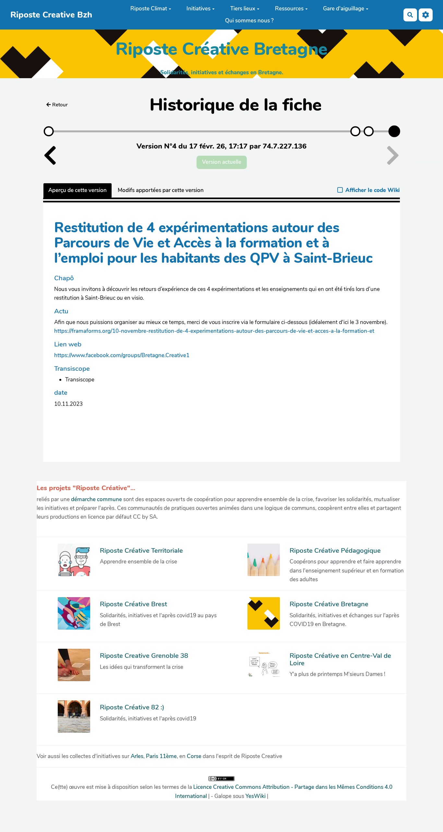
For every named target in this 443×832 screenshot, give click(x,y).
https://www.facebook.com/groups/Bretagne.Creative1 (121, 355)
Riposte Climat (148, 8)
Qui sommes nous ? (249, 20)
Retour (60, 105)
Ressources (289, 8)
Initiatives (198, 8)
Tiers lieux (242, 8)
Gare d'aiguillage (343, 8)
